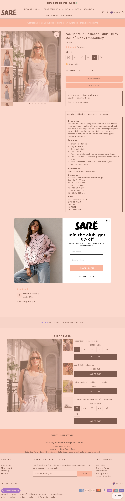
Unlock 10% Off (86, 268)
